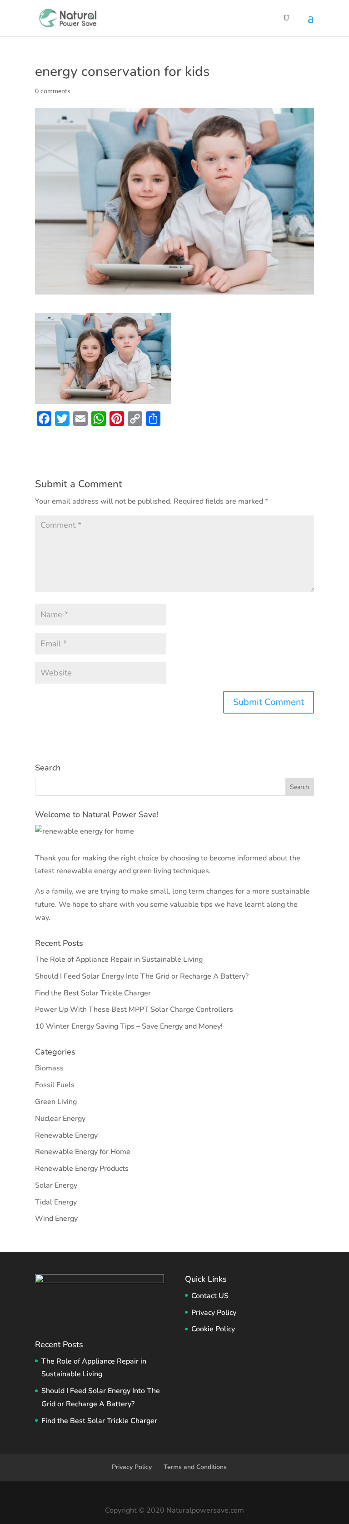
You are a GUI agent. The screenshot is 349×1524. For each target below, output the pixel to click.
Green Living (56, 1102)
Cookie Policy (213, 1329)
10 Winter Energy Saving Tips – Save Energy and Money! (129, 1026)
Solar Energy (56, 1185)
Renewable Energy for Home (82, 1152)
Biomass (49, 1068)
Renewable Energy (66, 1135)
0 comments (52, 91)
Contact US (210, 1296)
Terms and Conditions (195, 1467)
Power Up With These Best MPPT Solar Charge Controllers (134, 1009)
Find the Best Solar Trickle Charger (93, 993)
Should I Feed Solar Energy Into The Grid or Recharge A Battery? (142, 976)
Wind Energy (56, 1219)
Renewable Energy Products (82, 1169)
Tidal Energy (56, 1202)
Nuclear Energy (60, 1119)
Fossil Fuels (55, 1085)
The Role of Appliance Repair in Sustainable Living (119, 959)
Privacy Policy (213, 1313)
